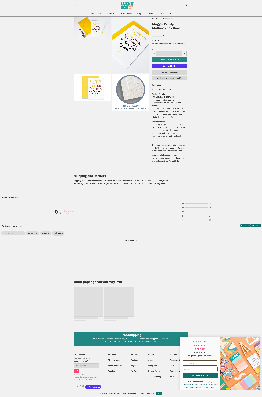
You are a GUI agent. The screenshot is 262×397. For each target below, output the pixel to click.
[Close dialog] (257, 339)
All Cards (112, 355)
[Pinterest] (83, 387)
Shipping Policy (154, 376)
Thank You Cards (115, 366)
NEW (92, 14)
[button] (169, 59)
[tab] (17, 226)
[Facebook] (80, 387)
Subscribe (152, 355)
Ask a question (245, 225)
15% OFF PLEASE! (200, 375)
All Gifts (134, 355)
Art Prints (135, 371)
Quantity (154, 50)
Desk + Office (125, 14)
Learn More (150, 393)
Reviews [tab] (6, 226)
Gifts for (150, 14)
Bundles (111, 371)
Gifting (139, 14)
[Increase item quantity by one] (184, 53)
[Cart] (186, 5)
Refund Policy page (157, 183)
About (150, 360)
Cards (100, 14)
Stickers (111, 14)
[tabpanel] (131, 247)
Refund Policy (154, 371)
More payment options (169, 72)
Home (153, 18)
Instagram (152, 366)
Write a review (256, 225)
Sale (170, 14)
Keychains (135, 366)
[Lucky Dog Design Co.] (127, 5)
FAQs (162, 14)
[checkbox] (58, 233)
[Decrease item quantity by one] (154, 53)
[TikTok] (75, 387)
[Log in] (181, 5)
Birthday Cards (114, 360)
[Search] (75, 5)
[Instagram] (78, 387)
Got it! (159, 393)
